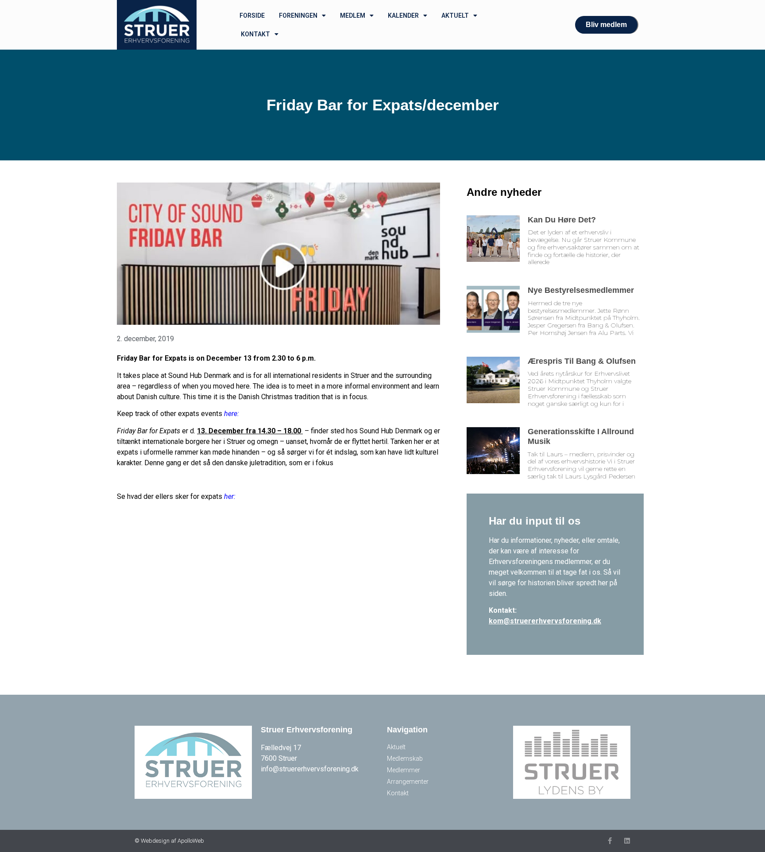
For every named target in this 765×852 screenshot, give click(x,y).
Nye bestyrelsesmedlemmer (581, 290)
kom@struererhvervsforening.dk (545, 621)
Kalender (403, 15)
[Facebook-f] (610, 840)
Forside (252, 15)
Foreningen (298, 15)
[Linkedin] (627, 840)
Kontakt (255, 34)
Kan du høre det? (562, 219)
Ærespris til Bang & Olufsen (582, 361)
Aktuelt (455, 15)
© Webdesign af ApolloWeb (169, 840)
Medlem (352, 15)
